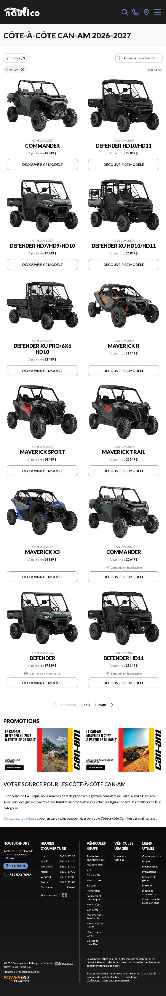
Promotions (149, 871)
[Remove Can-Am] (22, 69)
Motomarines (95, 880)
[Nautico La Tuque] (21, 12)
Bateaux (91, 885)
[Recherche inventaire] (125, 12)
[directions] (146, 12)
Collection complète (93, 942)
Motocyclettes (95, 864)
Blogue (146, 861)
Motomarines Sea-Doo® (95, 916)
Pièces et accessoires (149, 892)
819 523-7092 (20, 875)
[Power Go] (41, 978)
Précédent (68, 705)
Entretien (147, 885)
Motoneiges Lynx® (94, 933)
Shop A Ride (33, 971)
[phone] (135, 12)
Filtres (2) (18, 58)
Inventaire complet (120, 858)
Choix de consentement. (116, 980)
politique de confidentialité (102, 977)
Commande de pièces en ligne (151, 901)
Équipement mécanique (94, 897)
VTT (89, 870)
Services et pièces (148, 878)
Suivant (100, 705)
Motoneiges (94, 904)
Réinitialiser (155, 69)
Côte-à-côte (94, 875)
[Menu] (158, 12)
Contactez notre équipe (20, 818)
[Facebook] (64, 895)
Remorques (94, 890)
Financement (150, 866)
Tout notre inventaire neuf (95, 858)
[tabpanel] (58, 872)
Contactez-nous (151, 856)
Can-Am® (92, 909)
